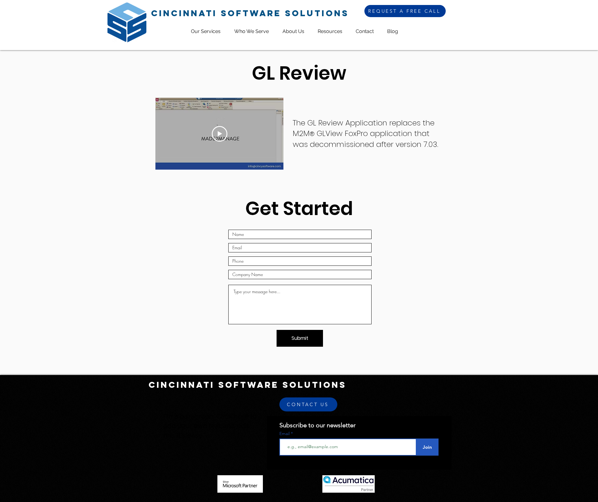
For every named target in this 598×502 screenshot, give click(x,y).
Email (285, 433)
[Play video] (219, 134)
